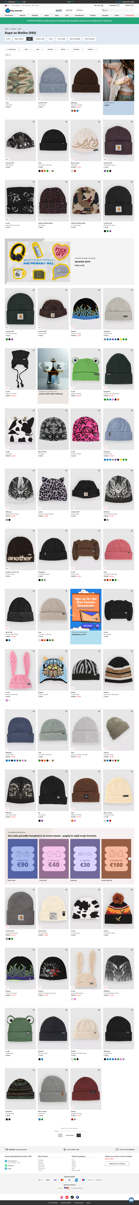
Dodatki (35, 15)
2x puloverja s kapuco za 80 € (80, 21)
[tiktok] (72, 1197)
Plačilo (73, 1163)
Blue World (35, 5)
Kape (19, 29)
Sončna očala (40, 39)
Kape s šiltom (19, 39)
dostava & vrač (15, 2)
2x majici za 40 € (96, 21)
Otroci (79, 10)
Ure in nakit (61, 39)
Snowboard (79, 15)
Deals (117, 15)
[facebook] (77, 1197)
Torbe (8, 39)
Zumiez (40, 1170)
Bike (57, 15)
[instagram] (61, 1197)
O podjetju (41, 1160)
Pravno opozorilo (78, 1202)
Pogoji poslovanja (53, 1202)
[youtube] (66, 1197)
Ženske (69, 10)
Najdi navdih (80, 265)
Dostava (74, 1165)
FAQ (73, 1160)
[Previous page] (60, 1135)
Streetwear (9, 15)
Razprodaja (130, 15)
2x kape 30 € (108, 21)
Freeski (93, 15)
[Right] (129, 858)
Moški (59, 10)
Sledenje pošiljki (76, 1170)
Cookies (88, 1202)
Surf (66, 15)
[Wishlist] (34, 60)
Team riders (41, 1165)
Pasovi (51, 39)
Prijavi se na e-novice (117, 1164)
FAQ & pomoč (26, 5)
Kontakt (74, 1162)
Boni (73, 1168)
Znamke (105, 15)
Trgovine (40, 1162)
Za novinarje (41, 1168)
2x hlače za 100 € (48, 21)
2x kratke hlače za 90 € (62, 21)
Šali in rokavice (90, 39)
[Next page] (79, 1135)
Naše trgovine (16, 5)
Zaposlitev (41, 1163)
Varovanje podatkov (66, 1202)
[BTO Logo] (26, 10)
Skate (47, 15)
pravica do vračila (125, 2)
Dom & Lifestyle (75, 39)
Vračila (73, 1167)
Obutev (22, 15)
